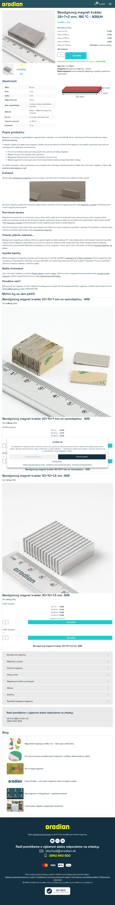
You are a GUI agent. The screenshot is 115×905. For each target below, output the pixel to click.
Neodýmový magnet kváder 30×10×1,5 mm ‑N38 (57, 646)
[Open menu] (110, 4)
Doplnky (10, 694)
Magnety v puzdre (15, 661)
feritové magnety (9, 140)
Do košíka (77, 55)
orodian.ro (88, 882)
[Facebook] (52, 840)
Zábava (10, 688)
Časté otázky (37, 273)
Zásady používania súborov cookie (34, 465)
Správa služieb (57, 461)
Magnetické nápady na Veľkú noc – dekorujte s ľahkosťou (49, 744)
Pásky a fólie (12, 675)
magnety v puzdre (88, 204)
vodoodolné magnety (42, 230)
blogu (53, 273)
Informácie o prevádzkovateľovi (82, 465)
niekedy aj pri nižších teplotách (78, 258)
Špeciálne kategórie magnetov (20, 701)
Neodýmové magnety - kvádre (78, 69)
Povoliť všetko (82, 457)
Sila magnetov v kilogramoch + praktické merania (46, 794)
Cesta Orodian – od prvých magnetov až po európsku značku (51, 781)
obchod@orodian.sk (11, 289)
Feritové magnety (14, 668)
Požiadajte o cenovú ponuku (101, 45)
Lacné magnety (78, 71)
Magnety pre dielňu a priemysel (20, 681)
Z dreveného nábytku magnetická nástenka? (44, 806)
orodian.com (45, 882)
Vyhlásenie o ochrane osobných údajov (58, 465)
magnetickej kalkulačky (50, 276)
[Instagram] (62, 840)
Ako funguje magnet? (34, 769)
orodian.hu (67, 882)
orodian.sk (33, 882)
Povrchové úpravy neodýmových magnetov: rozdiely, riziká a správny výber (57, 756)
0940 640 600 (14, 721)
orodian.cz (77, 882)
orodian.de (56, 882)
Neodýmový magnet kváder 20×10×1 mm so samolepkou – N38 (57, 469)
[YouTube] (57, 840)
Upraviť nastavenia (33, 457)
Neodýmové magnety (16, 655)
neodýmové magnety (22, 178)
